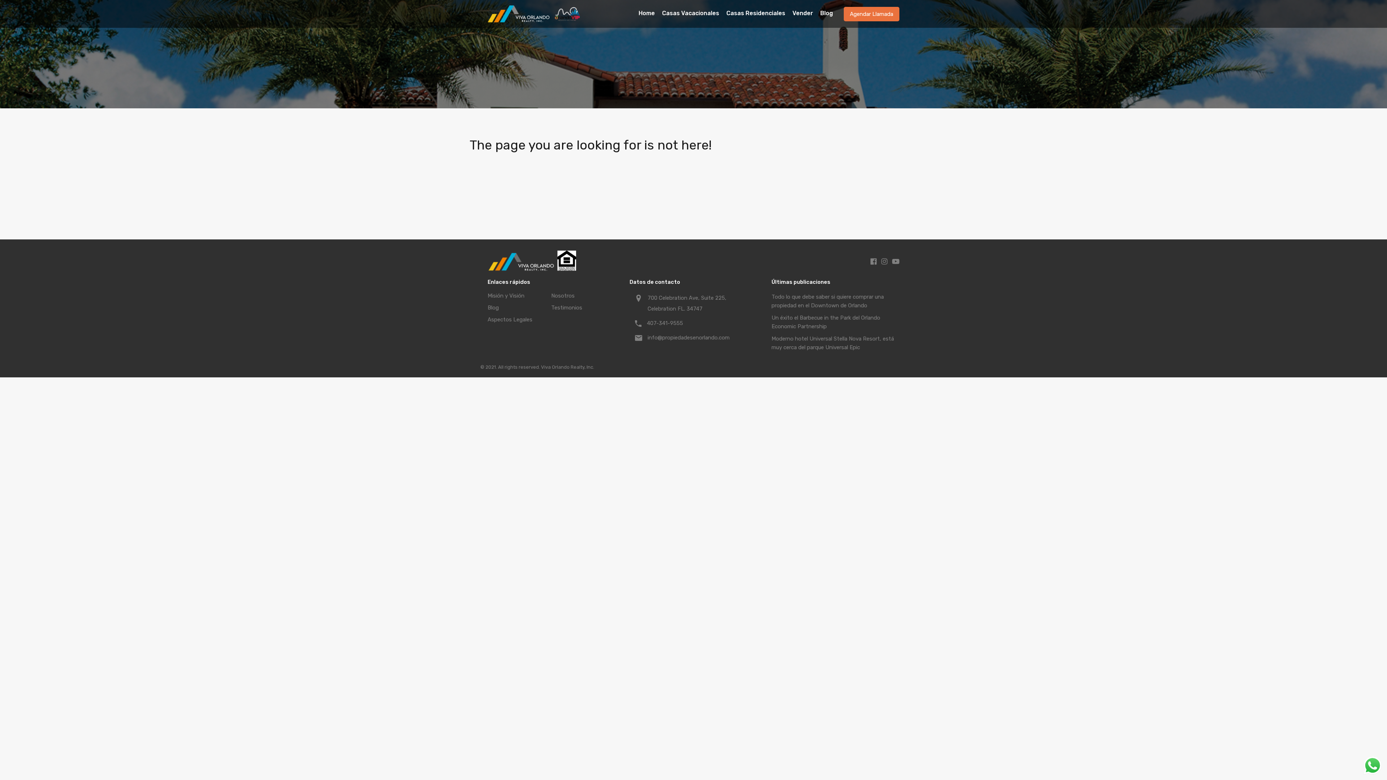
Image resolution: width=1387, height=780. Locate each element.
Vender (802, 13)
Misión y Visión (506, 295)
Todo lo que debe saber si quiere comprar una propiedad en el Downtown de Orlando (828, 301)
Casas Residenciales (755, 13)
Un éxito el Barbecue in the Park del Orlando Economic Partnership (826, 322)
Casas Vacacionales (690, 13)
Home (647, 13)
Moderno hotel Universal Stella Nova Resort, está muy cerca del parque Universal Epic (833, 343)
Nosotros (563, 295)
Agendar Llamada (871, 14)
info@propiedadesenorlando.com (689, 337)
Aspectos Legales (510, 319)
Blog (826, 13)
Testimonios (566, 307)
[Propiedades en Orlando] (535, 19)
